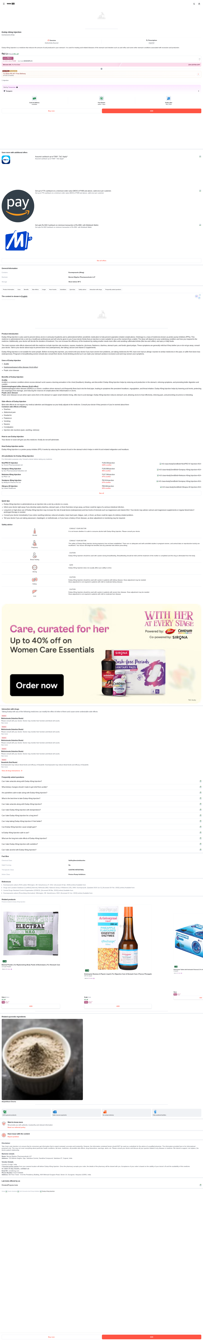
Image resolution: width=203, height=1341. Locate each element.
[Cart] (198, 4)
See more (4, 723)
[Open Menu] (4, 4)
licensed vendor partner (11, 1166)
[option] (8, 289)
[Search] (193, 4)
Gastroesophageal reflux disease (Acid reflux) (21, 367)
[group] (101, 14)
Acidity (6, 364)
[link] (11, 4)
